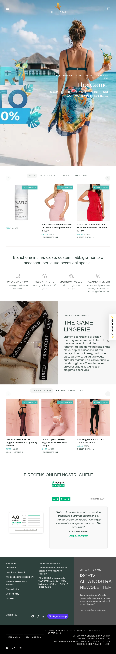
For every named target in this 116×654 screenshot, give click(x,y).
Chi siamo (11, 567)
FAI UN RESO (11, 598)
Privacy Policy (12, 589)
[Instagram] (43, 616)
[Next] (107, 178)
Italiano (13, 637)
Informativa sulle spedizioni (20, 576)
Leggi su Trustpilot (78, 535)
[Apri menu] (10, 8)
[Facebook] (32, 616)
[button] (112, 327)
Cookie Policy (12, 593)
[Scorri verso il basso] (58, 162)
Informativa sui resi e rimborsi (72, 641)
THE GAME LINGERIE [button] (49, 564)
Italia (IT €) (32, 637)
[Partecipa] (109, 609)
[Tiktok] (38, 616)
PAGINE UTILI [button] (13, 564)
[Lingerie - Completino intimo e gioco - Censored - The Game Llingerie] (29, 342)
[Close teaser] (108, 340)
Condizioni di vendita (16, 572)
